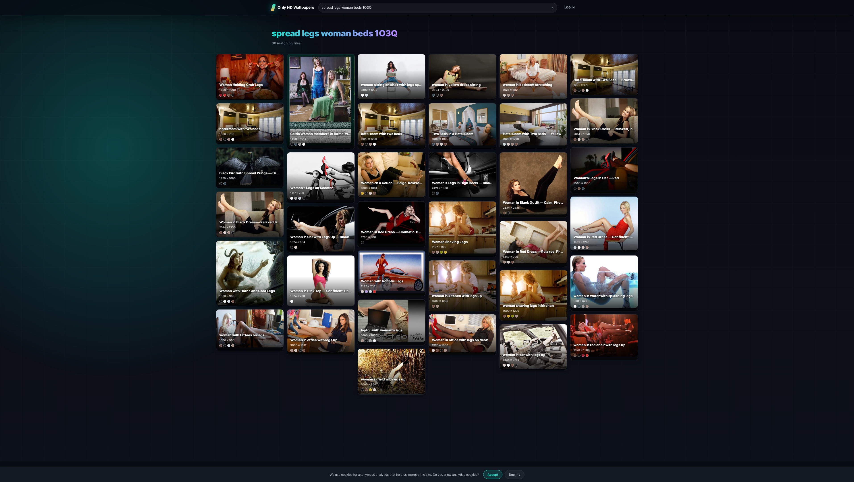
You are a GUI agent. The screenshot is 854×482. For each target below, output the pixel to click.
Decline (514, 474)
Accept (492, 474)
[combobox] (435, 7)
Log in (569, 7)
